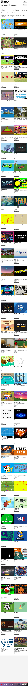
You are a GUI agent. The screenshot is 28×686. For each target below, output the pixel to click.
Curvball (2, 171)
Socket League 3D (17, 630)
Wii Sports (16, 100)
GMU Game (16, 191)
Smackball (3, 189)
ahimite (2, 333)
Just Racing (3, 648)
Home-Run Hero (17, 402)
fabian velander (3, 476)
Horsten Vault (16, 509)
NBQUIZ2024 (17, 525)
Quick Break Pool (4, 595)
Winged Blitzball (17, 577)
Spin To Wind (17, 171)
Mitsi (1, 298)
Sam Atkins (2, 32)
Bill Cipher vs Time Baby (5, 295)
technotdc (2, 261)
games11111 (3, 351)
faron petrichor (3, 50)
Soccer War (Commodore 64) (6, 66)
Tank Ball (2, 402)
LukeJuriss (16, 404)
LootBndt (2, 85)
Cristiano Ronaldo (4, 541)
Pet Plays (16, 259)
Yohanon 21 (3, 474)
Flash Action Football (5, 491)
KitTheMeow (16, 101)
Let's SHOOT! (3, 612)
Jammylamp (3, 120)
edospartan (3, 102)
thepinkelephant (3, 614)
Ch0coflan (16, 578)
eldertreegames (17, 651)
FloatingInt (16, 458)
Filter (26, 4)
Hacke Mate (16, 527)
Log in (25, 1)
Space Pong (3, 577)
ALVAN (2, 315)
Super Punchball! (17, 48)
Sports (17, 10)
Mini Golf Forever (4, 136)
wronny (2, 492)
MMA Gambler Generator (6, 242)
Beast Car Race (4, 331)
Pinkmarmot (3, 279)
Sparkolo (2, 404)
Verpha (15, 333)
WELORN (2, 208)
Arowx (15, 209)
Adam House (16, 476)
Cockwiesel (2, 244)
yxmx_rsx (2, 386)
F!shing (2, 29)
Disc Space (16, 82)
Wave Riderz (16, 474)
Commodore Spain (4, 67)
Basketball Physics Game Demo (7, 349)
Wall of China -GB (4, 419)
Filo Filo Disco (3, 48)
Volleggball (3, 277)
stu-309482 (3, 650)
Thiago (2, 579)
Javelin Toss (16, 508)
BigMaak (2, 138)
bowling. (16, 153)
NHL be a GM (17, 313)
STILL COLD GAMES (17, 440)
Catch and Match (17, 242)
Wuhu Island (3, 118)
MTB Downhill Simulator (19, 118)
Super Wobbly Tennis (5, 384)
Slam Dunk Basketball (5, 456)
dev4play (15, 120)
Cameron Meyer (17, 156)
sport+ (15, 491)
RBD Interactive (17, 597)
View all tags (14, 12)
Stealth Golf (16, 612)
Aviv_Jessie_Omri (17, 227)
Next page (13, 656)
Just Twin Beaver (4, 366)
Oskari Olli (16, 138)
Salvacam (2, 422)
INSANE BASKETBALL (19, 438)
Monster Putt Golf (4, 438)
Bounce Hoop (17, 594)
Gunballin (3, 82)
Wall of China (3, 559)
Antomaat (16, 614)
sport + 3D (3, 224)
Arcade (23, 10)
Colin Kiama (16, 244)
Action (7, 12)
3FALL (15, 207)
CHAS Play (16, 561)
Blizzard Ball (3, 508)
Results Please (17, 66)
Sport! (15, 349)
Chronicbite (16, 298)
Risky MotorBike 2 (18, 384)
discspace (16, 85)
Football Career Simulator (19, 366)
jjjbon (2, 227)
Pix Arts (2, 458)
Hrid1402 (16, 542)
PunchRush (3, 313)
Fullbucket (16, 351)
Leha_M (15, 632)
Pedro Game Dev (17, 33)
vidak (1, 190)
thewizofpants (16, 68)
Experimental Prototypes (19, 559)
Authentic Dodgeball (18, 224)
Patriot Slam (16, 189)
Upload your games (20, 15)
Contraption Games (4, 597)
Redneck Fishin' (4, 153)
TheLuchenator (3, 173)
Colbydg (2, 156)
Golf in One (3, 525)
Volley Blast (16, 541)
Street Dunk (16, 456)
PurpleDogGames (4, 440)
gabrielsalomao (3, 632)
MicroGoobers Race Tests (19, 295)
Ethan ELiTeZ (3, 509)
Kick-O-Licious (17, 136)
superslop (16, 173)
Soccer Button (17, 331)
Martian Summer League (6, 630)
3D (1, 12)
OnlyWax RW (16, 280)
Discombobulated (17, 315)
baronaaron (16, 261)
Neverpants (16, 50)
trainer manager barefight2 (6, 100)
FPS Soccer (3, 259)
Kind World (16, 367)
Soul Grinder (3, 526)
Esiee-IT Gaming (17, 423)
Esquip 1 (2, 207)
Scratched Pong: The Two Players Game (19, 277)
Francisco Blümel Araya (5, 369)
